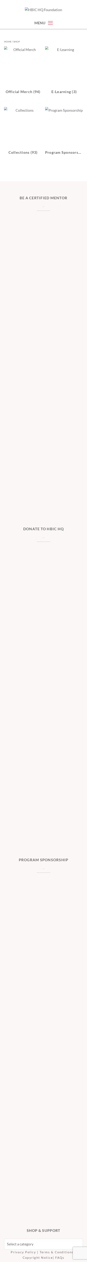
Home (8, 41)
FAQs (59, 1257)
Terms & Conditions (57, 1252)
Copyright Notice (38, 1257)
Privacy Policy (23, 1252)
